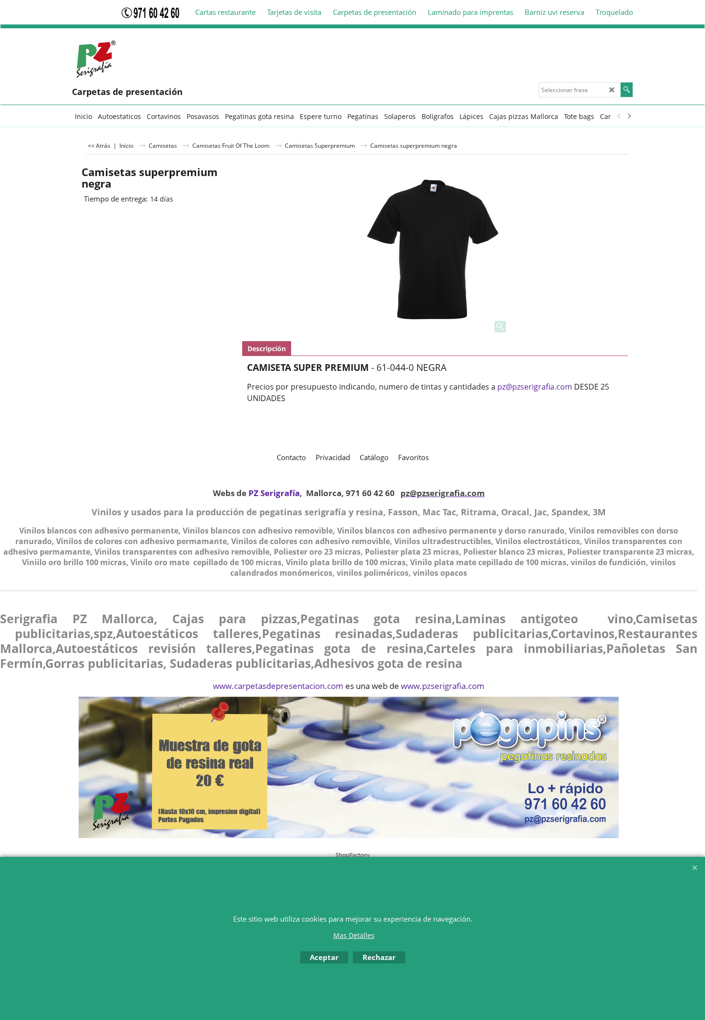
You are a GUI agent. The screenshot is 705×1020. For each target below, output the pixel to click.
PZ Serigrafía (274, 492)
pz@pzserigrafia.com (534, 386)
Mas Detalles (354, 935)
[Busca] (627, 90)
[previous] (619, 116)
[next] (628, 116)
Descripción (266, 348)
